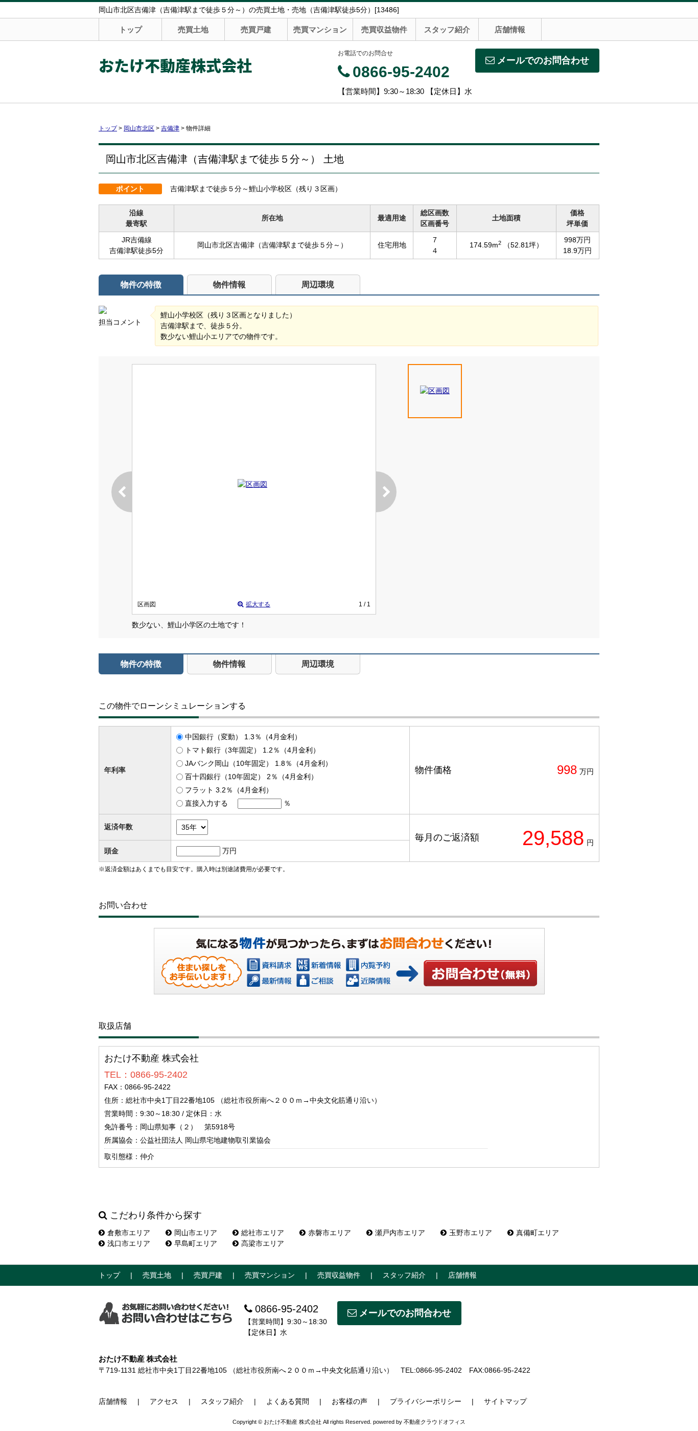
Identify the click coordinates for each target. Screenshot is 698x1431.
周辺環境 (317, 284)
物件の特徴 (141, 284)
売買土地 (193, 29)
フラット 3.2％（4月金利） (229, 790)
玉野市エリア (470, 1233)
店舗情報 (510, 29)
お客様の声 (349, 1401)
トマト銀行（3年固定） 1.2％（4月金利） (252, 750)
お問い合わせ (481, 973)
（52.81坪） (523, 245)
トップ (130, 29)
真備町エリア (537, 1233)
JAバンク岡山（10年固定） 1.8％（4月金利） (258, 763)
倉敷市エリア (128, 1233)
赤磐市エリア (329, 1233)
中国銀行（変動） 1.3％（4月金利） (243, 737)
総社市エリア (262, 1233)
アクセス (164, 1401)
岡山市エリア (195, 1233)
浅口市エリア (128, 1243)
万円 (229, 851)
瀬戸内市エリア (400, 1233)
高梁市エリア (262, 1243)
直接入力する (206, 803)
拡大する (258, 604)
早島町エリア (195, 1243)
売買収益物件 (384, 29)
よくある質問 (287, 1401)
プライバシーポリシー (425, 1401)
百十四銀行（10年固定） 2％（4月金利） (251, 777)
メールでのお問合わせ (543, 60)
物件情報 (229, 284)
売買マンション (320, 29)
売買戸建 (256, 29)
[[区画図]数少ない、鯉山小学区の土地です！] (252, 484)
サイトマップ (505, 1401)
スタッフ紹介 (447, 29)
